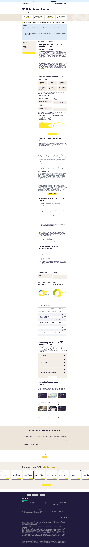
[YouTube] (66, 517)
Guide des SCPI (55, 5)
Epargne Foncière (27, 471)
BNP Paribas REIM (25, 12)
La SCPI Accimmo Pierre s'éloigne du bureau (41, 400)
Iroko (46, 502)
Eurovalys (60, 471)
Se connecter (58, 3)
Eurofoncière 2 (49, 471)
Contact (60, 5)
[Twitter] (61, 517)
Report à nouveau (55, 503)
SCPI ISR (41, 232)
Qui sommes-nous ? (62, 503)
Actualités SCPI (50, 5)
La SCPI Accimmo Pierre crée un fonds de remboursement (51, 413)
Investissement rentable (41, 508)
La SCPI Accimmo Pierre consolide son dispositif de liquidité (61, 400)
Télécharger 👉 (53, 1)
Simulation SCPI (45, 5)
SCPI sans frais (40, 509)
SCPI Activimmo (32, 503)
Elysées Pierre (14, 471)
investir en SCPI (64, 157)
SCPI (40, 51)
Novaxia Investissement (48, 503)
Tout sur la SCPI (25, 5)
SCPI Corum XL (32, 502)
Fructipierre (73, 471)
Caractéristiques (41, 41)
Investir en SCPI (31, 5)
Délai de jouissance (55, 504)
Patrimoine (24, 46)
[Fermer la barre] (87, 1)
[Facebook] (64, 517)
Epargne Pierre (38, 471)
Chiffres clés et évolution (49, 41)
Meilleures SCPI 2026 (38, 5)
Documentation (25, 47)
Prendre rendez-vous (63, 502)
